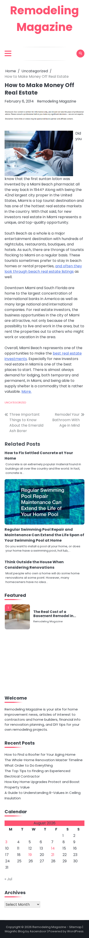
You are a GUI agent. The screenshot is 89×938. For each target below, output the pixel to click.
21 (52, 854)
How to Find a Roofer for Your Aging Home (40, 754)
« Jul (8, 879)
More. (26, 391)
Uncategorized (15, 402)
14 (53, 848)
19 (30, 854)
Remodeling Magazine (56, 101)
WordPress (75, 931)
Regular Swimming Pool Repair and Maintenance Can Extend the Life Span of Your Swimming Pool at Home (44, 535)
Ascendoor (38, 931)
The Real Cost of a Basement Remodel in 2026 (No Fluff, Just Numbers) (53, 614)
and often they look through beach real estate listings (43, 268)
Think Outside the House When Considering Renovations (34, 564)
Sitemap (75, 927)
